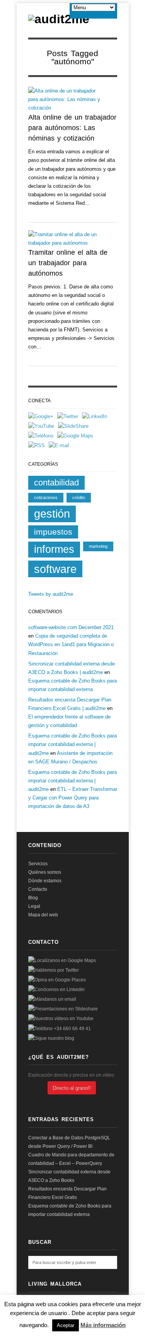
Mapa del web (43, 915)
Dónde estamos (44, 880)
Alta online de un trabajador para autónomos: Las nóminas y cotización (72, 127)
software (55, 569)
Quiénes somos (44, 872)
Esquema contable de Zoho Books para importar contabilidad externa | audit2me (72, 744)
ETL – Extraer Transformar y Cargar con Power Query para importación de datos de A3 (72, 797)
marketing (98, 546)
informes (54, 549)
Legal (34, 906)
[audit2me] (58, 19)
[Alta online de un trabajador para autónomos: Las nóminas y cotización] (67, 99)
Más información (103, 1325)
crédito (78, 497)
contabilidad (56, 482)
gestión (52, 514)
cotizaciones (46, 497)
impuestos (53, 531)
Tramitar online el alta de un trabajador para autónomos (67, 263)
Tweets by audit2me (50, 594)
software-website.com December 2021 (71, 627)
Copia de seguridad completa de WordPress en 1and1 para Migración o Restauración (71, 644)
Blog (33, 897)
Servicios (38, 863)
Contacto (37, 889)
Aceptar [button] (65, 1325)
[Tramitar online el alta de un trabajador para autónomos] (67, 238)
